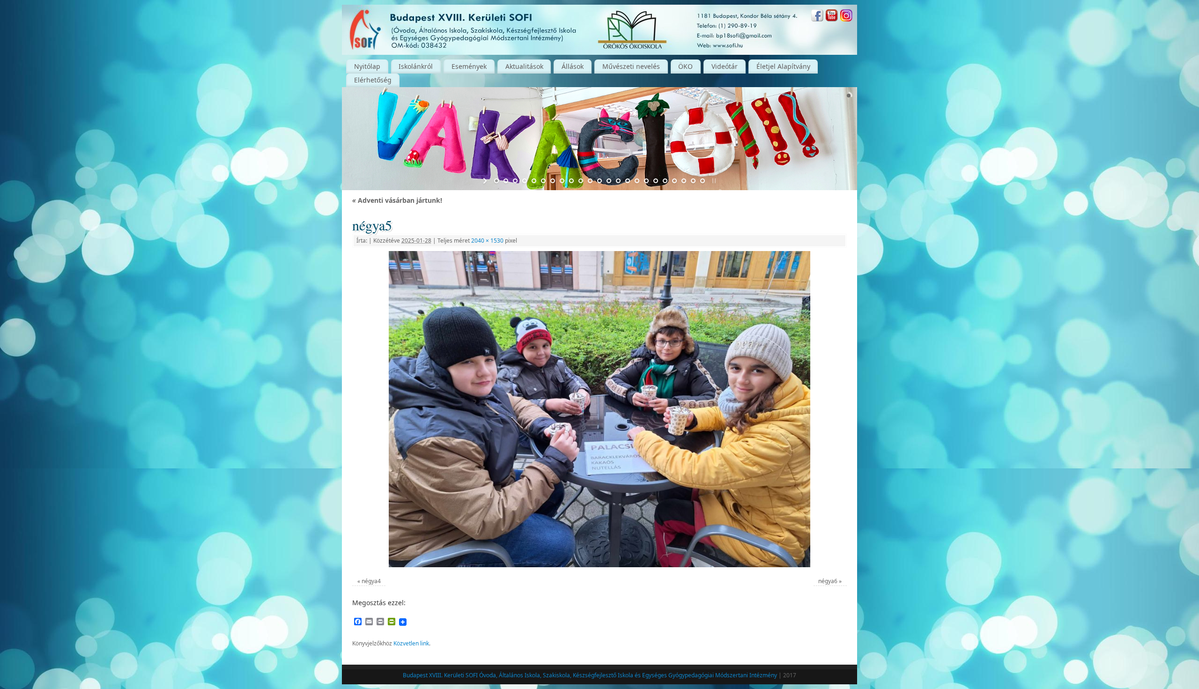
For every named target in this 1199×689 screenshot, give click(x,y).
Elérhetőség (373, 79)
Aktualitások (524, 66)
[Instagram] (846, 16)
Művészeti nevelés (631, 66)
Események (469, 66)
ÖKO (685, 66)
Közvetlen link (411, 643)
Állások (573, 66)
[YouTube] (832, 16)
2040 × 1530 (487, 240)
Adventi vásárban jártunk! (397, 200)
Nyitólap (367, 66)
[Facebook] (817, 16)
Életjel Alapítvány (783, 66)
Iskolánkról (416, 66)
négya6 (827, 581)
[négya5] (599, 409)
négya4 (371, 581)
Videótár (724, 66)
